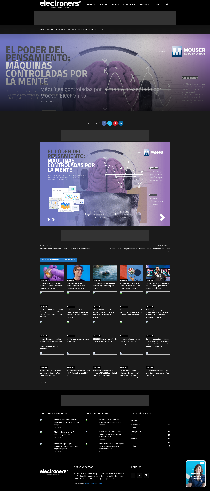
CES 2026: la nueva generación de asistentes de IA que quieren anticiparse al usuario (105, 341)
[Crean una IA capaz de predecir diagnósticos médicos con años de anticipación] (158, 360)
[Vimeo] (146, 475)
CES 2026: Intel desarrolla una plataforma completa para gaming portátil (130, 341)
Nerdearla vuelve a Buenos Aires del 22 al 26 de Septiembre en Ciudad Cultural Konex (157, 285)
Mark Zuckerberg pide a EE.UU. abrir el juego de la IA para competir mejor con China (77, 285)
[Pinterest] (115, 123)
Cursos (143, 4)
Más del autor (69, 260)
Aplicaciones (128, 4)
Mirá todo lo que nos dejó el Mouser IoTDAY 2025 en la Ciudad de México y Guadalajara (105, 373)
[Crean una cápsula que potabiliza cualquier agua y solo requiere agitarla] (105, 273)
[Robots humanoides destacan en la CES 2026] (78, 329)
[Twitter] (109, 123)
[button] (167, 4)
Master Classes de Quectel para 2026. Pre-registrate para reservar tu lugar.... (111, 446)
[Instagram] (139, 475)
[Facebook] (104, 123)
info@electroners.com (93, 483)
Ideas (114, 4)
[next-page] (45, 382)
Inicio (42, 29)
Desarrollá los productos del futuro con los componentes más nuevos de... (110, 434)
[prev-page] (41, 382)
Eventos (103, 4)
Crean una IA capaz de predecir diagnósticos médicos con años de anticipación (157, 373)
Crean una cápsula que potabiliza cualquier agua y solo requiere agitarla (104, 285)
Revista (155, 4)
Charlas (89, 4)
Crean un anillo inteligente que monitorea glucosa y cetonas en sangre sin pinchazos (51, 285)
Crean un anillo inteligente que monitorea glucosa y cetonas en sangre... (66, 422)
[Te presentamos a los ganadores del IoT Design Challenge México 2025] (78, 360)
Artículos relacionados (51, 260)
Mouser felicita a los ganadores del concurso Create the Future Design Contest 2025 (51, 373)
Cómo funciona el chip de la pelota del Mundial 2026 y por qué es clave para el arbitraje (131, 285)
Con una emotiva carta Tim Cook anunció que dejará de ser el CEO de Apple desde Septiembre (131, 312)
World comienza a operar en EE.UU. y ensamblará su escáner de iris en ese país (140, 250)
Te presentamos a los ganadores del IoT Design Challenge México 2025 (78, 373)
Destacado (50, 29)
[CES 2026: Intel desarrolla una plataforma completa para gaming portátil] (131, 329)
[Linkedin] (120, 123)
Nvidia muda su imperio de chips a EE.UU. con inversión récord (65, 249)
